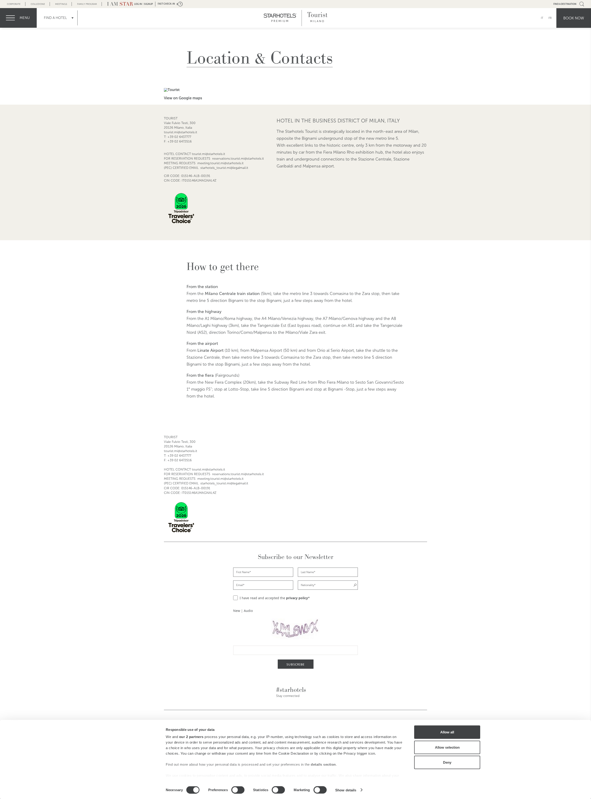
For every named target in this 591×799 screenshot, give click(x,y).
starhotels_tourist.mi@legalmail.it (224, 168)
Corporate (14, 4)
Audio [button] (248, 610)
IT (542, 17)
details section (323, 764)
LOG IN (138, 4)
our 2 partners (191, 737)
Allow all (447, 732)
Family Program (87, 4)
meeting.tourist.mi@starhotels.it (220, 163)
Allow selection (447, 747)
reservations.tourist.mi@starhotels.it (238, 158)
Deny (447, 762)
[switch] (237, 789)
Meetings (61, 4)
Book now (573, 18)
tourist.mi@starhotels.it (180, 132)
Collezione (38, 4)
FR (550, 17)
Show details (345, 790)
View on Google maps (183, 98)
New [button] (236, 610)
